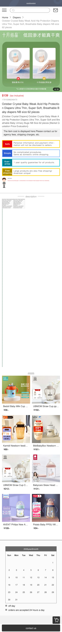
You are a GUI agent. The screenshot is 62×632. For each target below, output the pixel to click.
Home (5, 17)
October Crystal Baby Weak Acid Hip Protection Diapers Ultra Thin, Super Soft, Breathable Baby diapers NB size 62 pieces (30, 24)
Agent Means (10, 178)
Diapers (17, 17)
